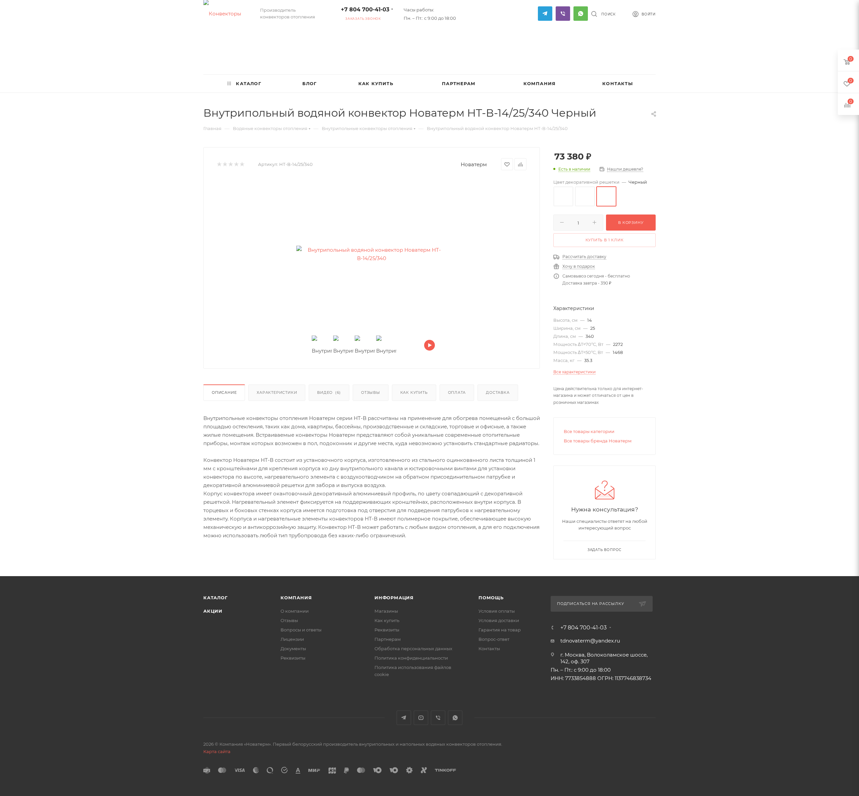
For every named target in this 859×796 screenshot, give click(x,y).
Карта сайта (217, 751)
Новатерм (474, 164)
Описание (224, 392)
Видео (329, 392)
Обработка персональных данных (413, 648)
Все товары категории (589, 431)
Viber (563, 13)
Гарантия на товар (499, 629)
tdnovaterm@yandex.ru (590, 640)
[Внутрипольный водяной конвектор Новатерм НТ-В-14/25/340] (371, 254)
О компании (295, 611)
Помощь (491, 597)
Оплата (457, 392)
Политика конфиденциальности (411, 658)
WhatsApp (580, 13)
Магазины (386, 611)
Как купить (414, 392)
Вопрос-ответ (493, 639)
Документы (293, 648)
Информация (394, 597)
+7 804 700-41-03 (365, 9)
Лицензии (292, 639)
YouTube (421, 718)
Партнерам (387, 639)
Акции (212, 611)
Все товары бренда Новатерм (597, 440)
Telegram (545, 13)
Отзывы (370, 392)
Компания (296, 597)
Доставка (497, 392)
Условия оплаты (496, 611)
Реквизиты (293, 658)
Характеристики (277, 392)
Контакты (489, 648)
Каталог (215, 597)
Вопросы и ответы (301, 629)
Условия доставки (498, 620)
